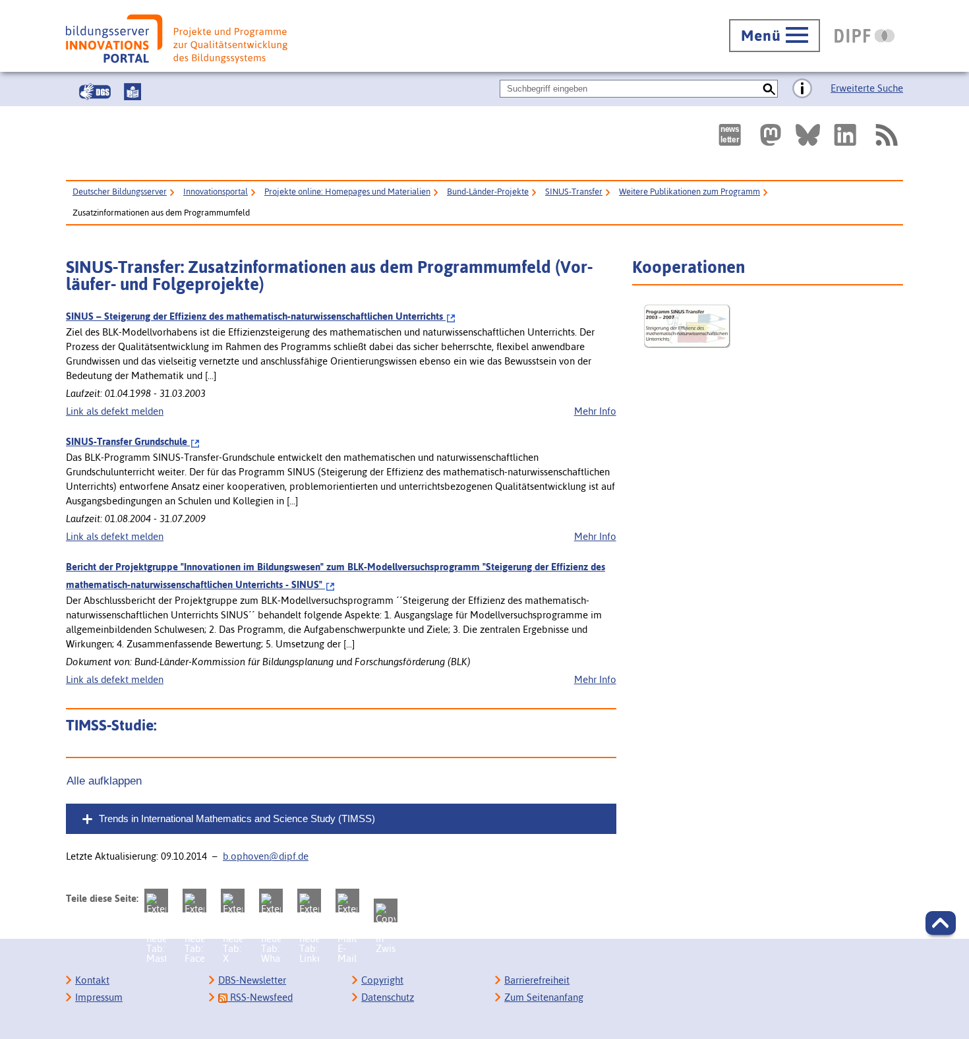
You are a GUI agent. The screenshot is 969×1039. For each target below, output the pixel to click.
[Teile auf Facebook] (194, 900)
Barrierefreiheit (537, 980)
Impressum (99, 997)
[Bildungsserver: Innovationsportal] (176, 39)
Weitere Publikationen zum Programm (689, 191)
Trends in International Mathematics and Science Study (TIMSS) (237, 818)
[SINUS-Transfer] (771, 326)
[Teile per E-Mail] (347, 900)
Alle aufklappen (104, 781)
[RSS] (886, 135)
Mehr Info (595, 411)
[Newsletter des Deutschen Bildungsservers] (730, 135)
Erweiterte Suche (867, 88)
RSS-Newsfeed (260, 997)
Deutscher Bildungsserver (120, 191)
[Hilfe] (802, 89)
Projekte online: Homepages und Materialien (347, 191)
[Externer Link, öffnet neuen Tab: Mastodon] (770, 135)
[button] (940, 923)
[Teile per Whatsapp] (271, 900)
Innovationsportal (215, 191)
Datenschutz (387, 997)
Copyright (382, 980)
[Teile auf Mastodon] (156, 900)
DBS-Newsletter (252, 980)
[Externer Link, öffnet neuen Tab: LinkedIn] (845, 135)
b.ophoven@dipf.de (265, 856)
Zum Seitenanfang (543, 997)
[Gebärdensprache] (95, 91)
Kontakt (92, 980)
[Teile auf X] (233, 900)
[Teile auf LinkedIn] (309, 900)
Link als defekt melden (114, 411)
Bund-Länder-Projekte (488, 191)
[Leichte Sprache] (132, 91)
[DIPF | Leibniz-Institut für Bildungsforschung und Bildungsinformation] (864, 35)
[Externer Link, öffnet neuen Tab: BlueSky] (807, 135)
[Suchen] (769, 88)
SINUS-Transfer (573, 191)
